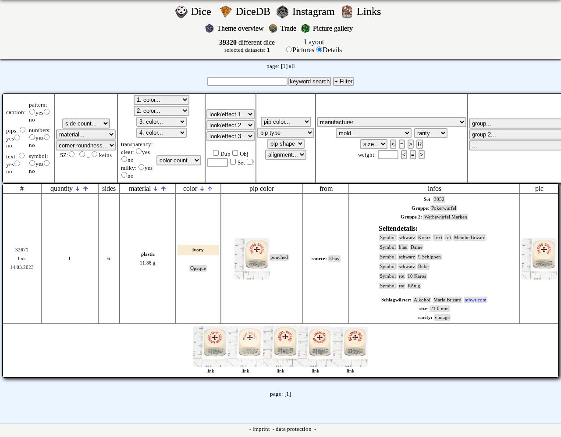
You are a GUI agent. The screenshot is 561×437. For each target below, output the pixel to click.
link (22, 258)
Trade (289, 28)
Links (371, 11)
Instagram (314, 11)
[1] (284, 66)
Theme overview (241, 28)
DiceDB (254, 11)
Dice (204, 11)
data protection (294, 429)
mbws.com (475, 299)
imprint (261, 429)
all (292, 66)
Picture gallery (334, 28)
